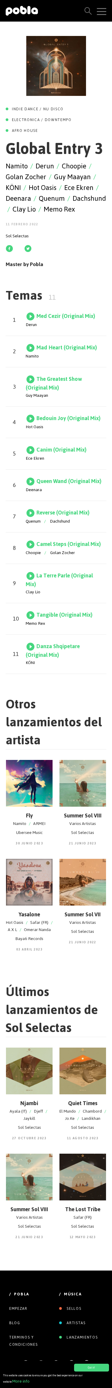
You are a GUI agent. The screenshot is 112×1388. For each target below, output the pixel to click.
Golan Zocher (26, 176)
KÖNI (13, 187)
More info (21, 1381)
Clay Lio (24, 209)
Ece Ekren (78, 187)
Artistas (75, 1323)
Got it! (91, 1367)
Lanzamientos (81, 1337)
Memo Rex (59, 209)
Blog (14, 1323)
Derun (45, 166)
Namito (17, 166)
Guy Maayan (72, 176)
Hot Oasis (42, 187)
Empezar (18, 1308)
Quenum (52, 198)
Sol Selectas (17, 236)
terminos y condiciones (23, 1341)
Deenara (18, 198)
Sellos (73, 1308)
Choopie (74, 166)
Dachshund (89, 198)
